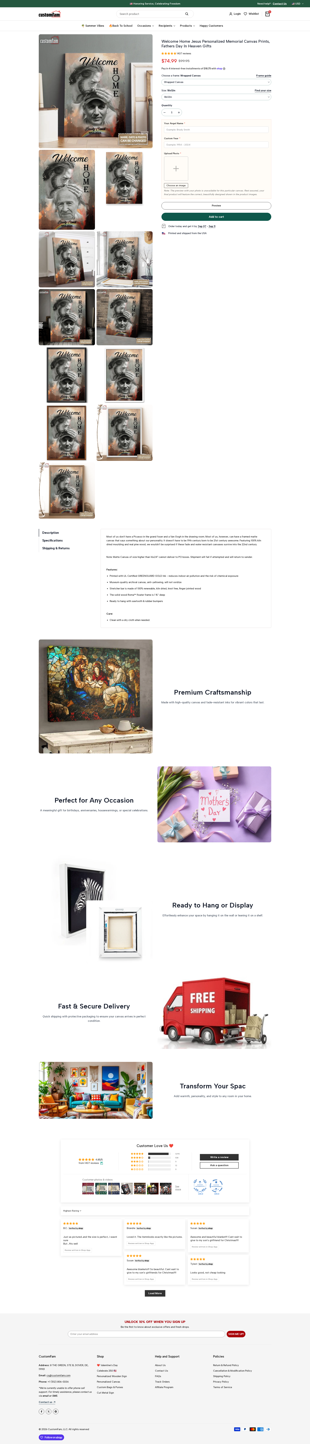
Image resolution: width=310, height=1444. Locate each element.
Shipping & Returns (56, 548)
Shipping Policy (221, 1376)
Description (50, 533)
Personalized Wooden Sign (112, 1376)
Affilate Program (164, 1387)
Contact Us (161, 1370)
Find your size (263, 90)
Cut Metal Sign (105, 1392)
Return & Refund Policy (226, 1365)
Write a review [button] (219, 1157)
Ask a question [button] (219, 1165)
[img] (70, 1223)
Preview (216, 205)
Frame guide (263, 75)
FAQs (158, 1376)
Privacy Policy (221, 1381)
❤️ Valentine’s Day (107, 1365)
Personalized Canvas (108, 1381)
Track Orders (162, 1381)
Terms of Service (222, 1387)
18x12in (168, 97)
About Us (160, 1365)
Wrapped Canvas (173, 82)
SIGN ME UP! (236, 1334)
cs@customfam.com (58, 1375)
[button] (169, 53)
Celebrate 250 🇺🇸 (107, 1370)
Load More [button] (155, 1293)
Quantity (166, 105)
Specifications (52, 540)
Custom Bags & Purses (110, 1387)
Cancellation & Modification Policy (232, 1370)
